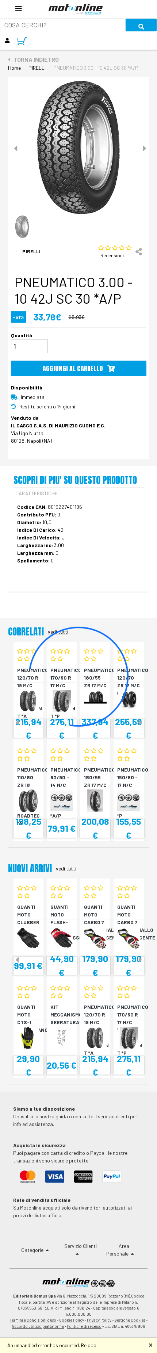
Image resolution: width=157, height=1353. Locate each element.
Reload (88, 1345)
